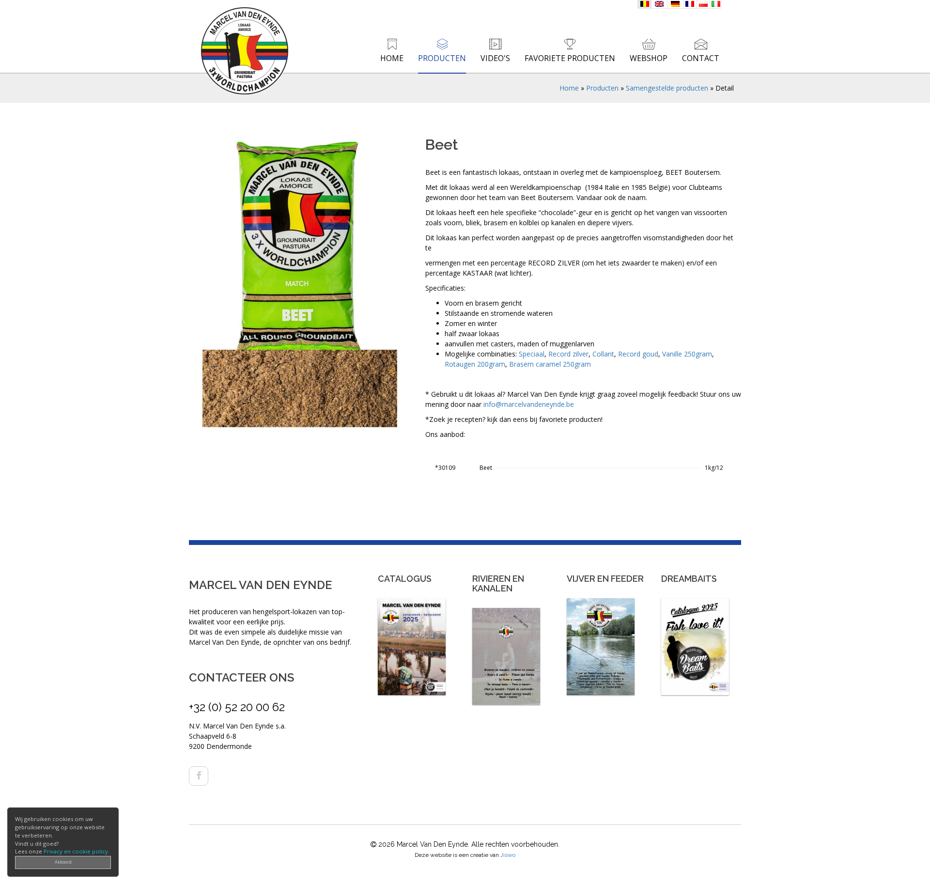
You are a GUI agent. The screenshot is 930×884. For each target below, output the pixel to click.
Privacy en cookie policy (76, 851)
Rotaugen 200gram (475, 364)
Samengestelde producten (667, 88)
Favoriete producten (570, 58)
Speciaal (531, 353)
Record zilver (568, 353)
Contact (700, 58)
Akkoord (63, 862)
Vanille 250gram (687, 353)
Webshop (648, 58)
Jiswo (507, 855)
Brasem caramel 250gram (550, 364)
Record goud (638, 353)
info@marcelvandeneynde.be (528, 404)
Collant (603, 353)
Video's (495, 58)
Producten (442, 58)
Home (391, 58)
